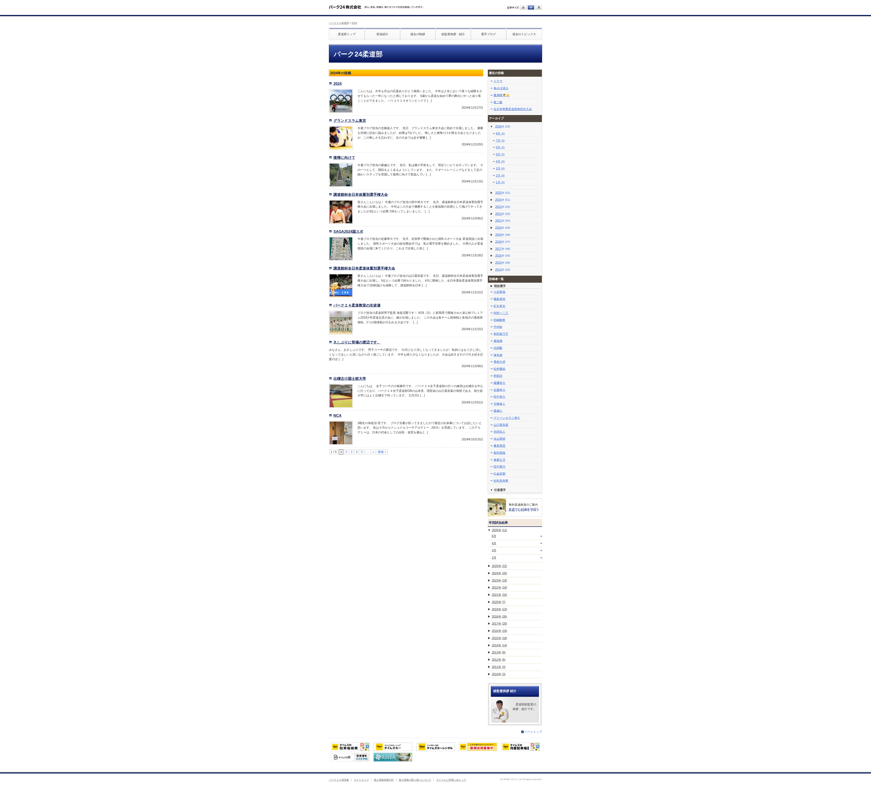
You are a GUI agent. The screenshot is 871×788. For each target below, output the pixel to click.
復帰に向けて (344, 157)
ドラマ (498, 81)
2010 (498, 674)
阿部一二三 (501, 313)
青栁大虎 (499, 361)
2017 (502, 248)
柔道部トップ (347, 34)
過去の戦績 (417, 34)
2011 (498, 667)
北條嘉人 (499, 403)
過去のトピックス (524, 34)
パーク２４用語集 (339, 779)
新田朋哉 (499, 452)
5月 (500, 154)
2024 (354, 23)
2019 (502, 234)
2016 (502, 255)
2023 (502, 207)
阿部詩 (498, 376)
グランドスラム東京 (349, 120)
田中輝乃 (499, 466)
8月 (500, 133)
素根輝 (498, 341)
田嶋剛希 (499, 320)
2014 (502, 269)
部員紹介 (382, 34)
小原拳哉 (499, 292)
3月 (500, 168)
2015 (502, 262)
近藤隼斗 (499, 390)
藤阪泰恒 (499, 299)
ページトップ (533, 732)
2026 (502, 126)
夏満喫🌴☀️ (502, 95)
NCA (337, 415)
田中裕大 (499, 396)
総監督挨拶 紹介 (504, 691)
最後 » (382, 452)
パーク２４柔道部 (339, 23)
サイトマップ (361, 779)
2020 (502, 227)
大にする (538, 7)
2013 (498, 652)
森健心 (498, 410)
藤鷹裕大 (499, 383)
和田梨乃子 (501, 334)
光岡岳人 (499, 431)
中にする (531, 7)
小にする (523, 7)
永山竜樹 (499, 438)
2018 (502, 241)
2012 (498, 659)
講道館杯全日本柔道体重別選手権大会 (364, 268)
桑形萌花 (499, 445)
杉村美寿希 (501, 480)
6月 (500, 147)
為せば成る (501, 88)
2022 (502, 214)
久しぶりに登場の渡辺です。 (357, 342)
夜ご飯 (498, 102)
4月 (500, 161)
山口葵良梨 (501, 425)
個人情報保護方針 (384, 779)
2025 (502, 192)
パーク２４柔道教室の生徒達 (357, 305)
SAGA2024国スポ (348, 231)
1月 (500, 182)
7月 (500, 140)
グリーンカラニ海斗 (507, 418)
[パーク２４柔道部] (345, 5)
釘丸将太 (499, 306)
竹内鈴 (498, 327)
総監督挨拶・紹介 (453, 34)
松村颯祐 (499, 369)
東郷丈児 (499, 460)
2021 (502, 220)
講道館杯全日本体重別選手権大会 (360, 194)
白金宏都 (499, 473)
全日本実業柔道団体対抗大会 (513, 109)
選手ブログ (488, 34)
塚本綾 (498, 355)
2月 (500, 175)
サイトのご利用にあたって (451, 779)
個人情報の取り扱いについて (415, 779)
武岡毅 (498, 348)
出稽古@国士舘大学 (349, 378)
